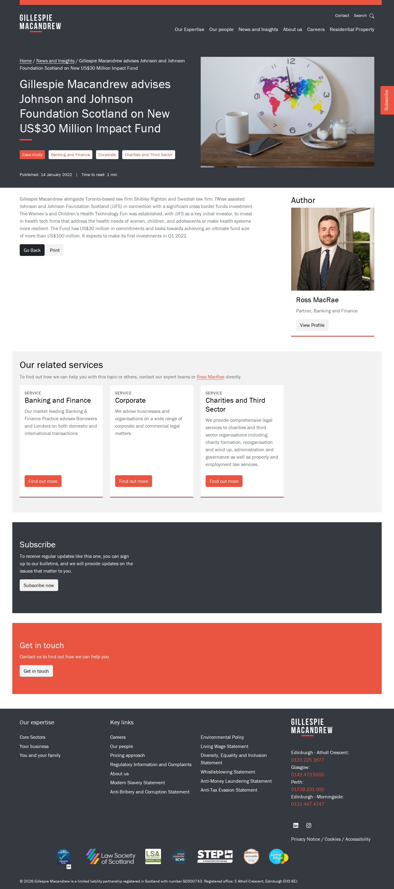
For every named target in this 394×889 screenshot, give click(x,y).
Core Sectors (32, 737)
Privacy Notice (306, 839)
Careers (316, 29)
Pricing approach (127, 755)
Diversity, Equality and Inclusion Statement (234, 759)
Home (26, 60)
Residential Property (352, 29)
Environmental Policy (222, 737)
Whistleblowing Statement (228, 772)
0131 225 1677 (307, 760)
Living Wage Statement (224, 746)
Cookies (333, 839)
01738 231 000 (307, 789)
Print (55, 250)
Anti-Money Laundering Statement (236, 781)
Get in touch (36, 671)
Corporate (107, 154)
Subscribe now (39, 585)
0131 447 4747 (307, 804)
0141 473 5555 (307, 774)
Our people (221, 29)
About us (292, 29)
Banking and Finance (70, 154)
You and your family (40, 755)
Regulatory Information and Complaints (150, 764)
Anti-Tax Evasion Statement (229, 790)
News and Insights (258, 29)
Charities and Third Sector (149, 154)
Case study (32, 154)
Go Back (32, 250)
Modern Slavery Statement (137, 782)
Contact (342, 15)
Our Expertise (189, 29)
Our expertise (37, 722)
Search (361, 15)
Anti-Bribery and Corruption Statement (150, 792)
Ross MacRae (210, 377)
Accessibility (358, 839)
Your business (34, 746)
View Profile (312, 325)
